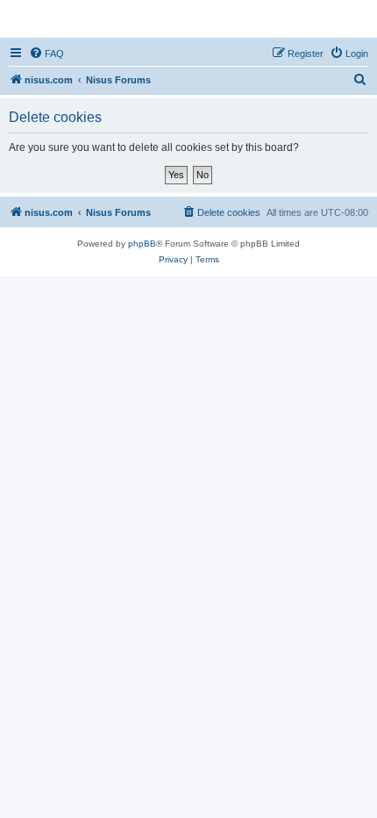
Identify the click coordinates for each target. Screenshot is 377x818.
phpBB (142, 243)
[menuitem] (46, 53)
